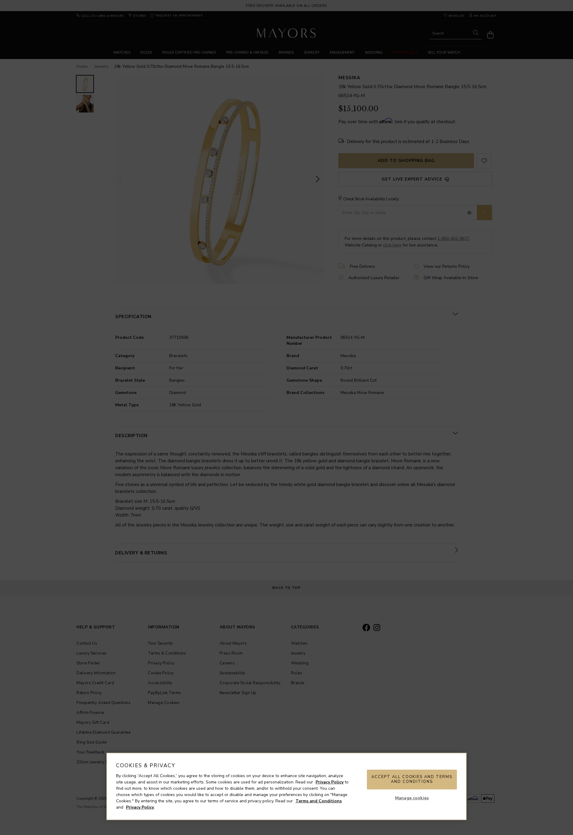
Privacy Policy (330, 782)
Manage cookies (412, 798)
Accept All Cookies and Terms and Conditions (411, 779)
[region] (286, 786)
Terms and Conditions (319, 801)
